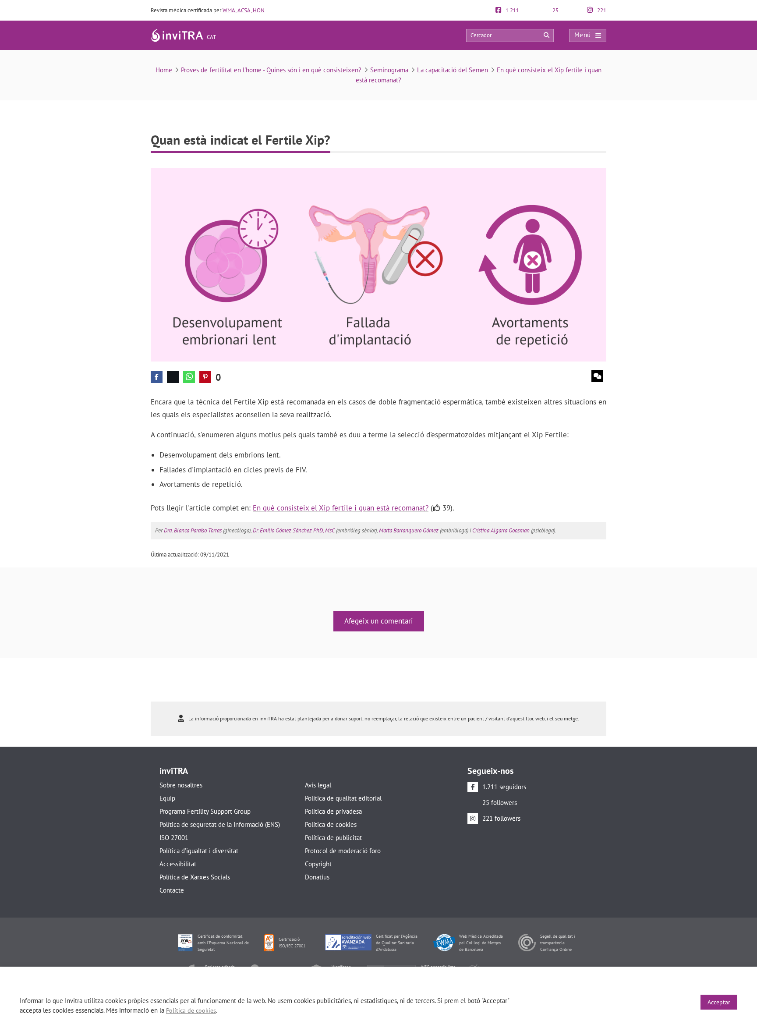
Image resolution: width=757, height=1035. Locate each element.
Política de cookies (331, 824)
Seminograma (389, 70)
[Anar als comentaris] (597, 376)
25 (555, 10)
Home (164, 70)
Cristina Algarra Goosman (501, 530)
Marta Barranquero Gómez (409, 530)
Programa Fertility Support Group (205, 811)
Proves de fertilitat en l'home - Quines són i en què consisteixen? (271, 70)
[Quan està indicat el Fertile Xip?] (378, 264)
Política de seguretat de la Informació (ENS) (219, 824)
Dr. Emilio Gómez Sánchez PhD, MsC (294, 530)
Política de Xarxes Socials (194, 877)
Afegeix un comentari (378, 621)
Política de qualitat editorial (343, 798)
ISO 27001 (173, 837)
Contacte (171, 890)
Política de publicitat (333, 837)
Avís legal (318, 785)
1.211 (511, 10)
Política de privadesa (333, 811)
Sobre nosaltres (180, 785)
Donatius (317, 877)
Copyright (318, 864)
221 (601, 10)
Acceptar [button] (718, 1002)
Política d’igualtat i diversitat (198, 850)
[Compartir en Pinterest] (205, 377)
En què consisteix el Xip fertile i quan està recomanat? (340, 508)
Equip (167, 798)
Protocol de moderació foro (343, 850)
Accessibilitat (177, 864)
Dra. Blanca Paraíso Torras (193, 530)
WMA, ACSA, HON (244, 10)
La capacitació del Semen (452, 70)
